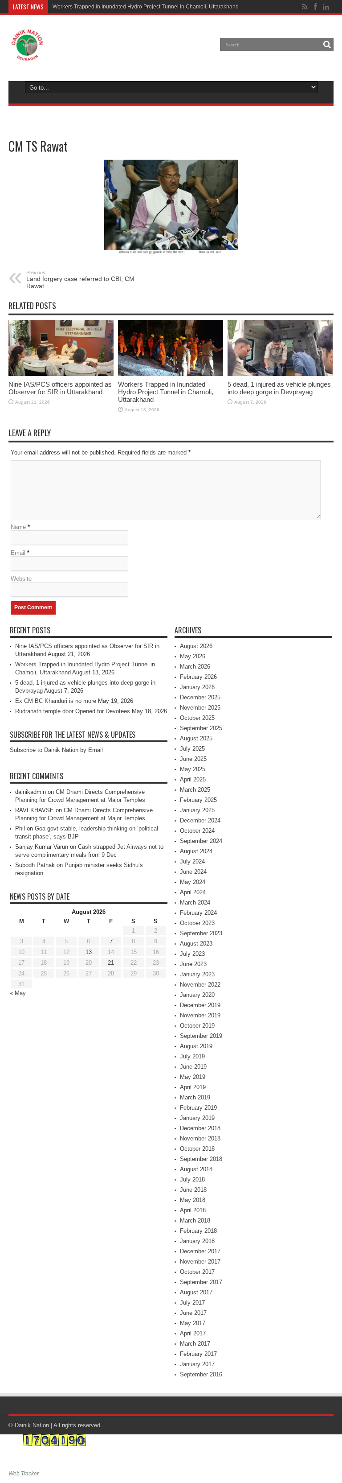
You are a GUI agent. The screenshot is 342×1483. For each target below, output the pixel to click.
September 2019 (201, 1036)
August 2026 (196, 646)
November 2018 (200, 1138)
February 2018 (198, 1230)
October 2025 (197, 718)
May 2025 (192, 769)
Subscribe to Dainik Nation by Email (56, 750)
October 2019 (197, 1025)
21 (111, 962)
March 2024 (195, 902)
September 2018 (201, 1159)
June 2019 (193, 1066)
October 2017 (197, 1271)
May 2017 (192, 1323)
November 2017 (200, 1261)
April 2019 (193, 1087)
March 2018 (195, 1220)
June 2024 (193, 871)
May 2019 (192, 1077)
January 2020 (197, 994)
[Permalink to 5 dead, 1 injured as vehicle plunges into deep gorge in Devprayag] (280, 348)
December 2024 (200, 820)
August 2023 (196, 943)
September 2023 (201, 933)
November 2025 (200, 707)
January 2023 (197, 974)
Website (21, 578)
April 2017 (193, 1333)
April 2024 (193, 892)
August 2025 (196, 738)
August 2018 (196, 1169)
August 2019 (196, 1046)
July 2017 (192, 1302)
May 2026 (192, 656)
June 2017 (193, 1313)
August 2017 (196, 1292)
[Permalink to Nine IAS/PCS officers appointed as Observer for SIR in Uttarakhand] (61, 348)
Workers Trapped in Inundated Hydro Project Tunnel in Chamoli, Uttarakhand (165, 391)
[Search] (327, 44)
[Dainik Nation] (27, 45)
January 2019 (197, 1118)
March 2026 (195, 666)
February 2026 (198, 676)
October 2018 (197, 1148)
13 (89, 952)
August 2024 (196, 851)
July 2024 (192, 861)
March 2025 (195, 789)
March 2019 (195, 1097)
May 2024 (192, 882)
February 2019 (198, 1107)
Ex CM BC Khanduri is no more (55, 701)
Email (18, 552)
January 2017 (197, 1364)
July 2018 (192, 1179)
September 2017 (201, 1282)
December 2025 (200, 697)
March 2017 (195, 1343)
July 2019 (192, 1056)
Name (18, 527)
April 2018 (193, 1210)
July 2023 (192, 953)
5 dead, (62, 7)
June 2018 (193, 1189)
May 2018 (192, 1200)
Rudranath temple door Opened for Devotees (72, 711)
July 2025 (192, 748)
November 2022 (200, 984)
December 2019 (200, 1005)
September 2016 (201, 1374)
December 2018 (200, 1128)
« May (18, 993)
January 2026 (197, 687)
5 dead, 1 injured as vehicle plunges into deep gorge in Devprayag (279, 388)
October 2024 (197, 830)
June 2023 (193, 964)
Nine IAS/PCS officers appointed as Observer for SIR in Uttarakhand (60, 388)
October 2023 (197, 923)
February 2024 (198, 912)
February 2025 (198, 800)
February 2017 (198, 1354)
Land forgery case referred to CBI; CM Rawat (80, 279)
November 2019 (200, 1015)
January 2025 (197, 810)
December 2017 (200, 1251)
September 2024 (201, 841)
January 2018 (197, 1241)
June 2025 (193, 759)
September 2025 (201, 728)
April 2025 (193, 779)
